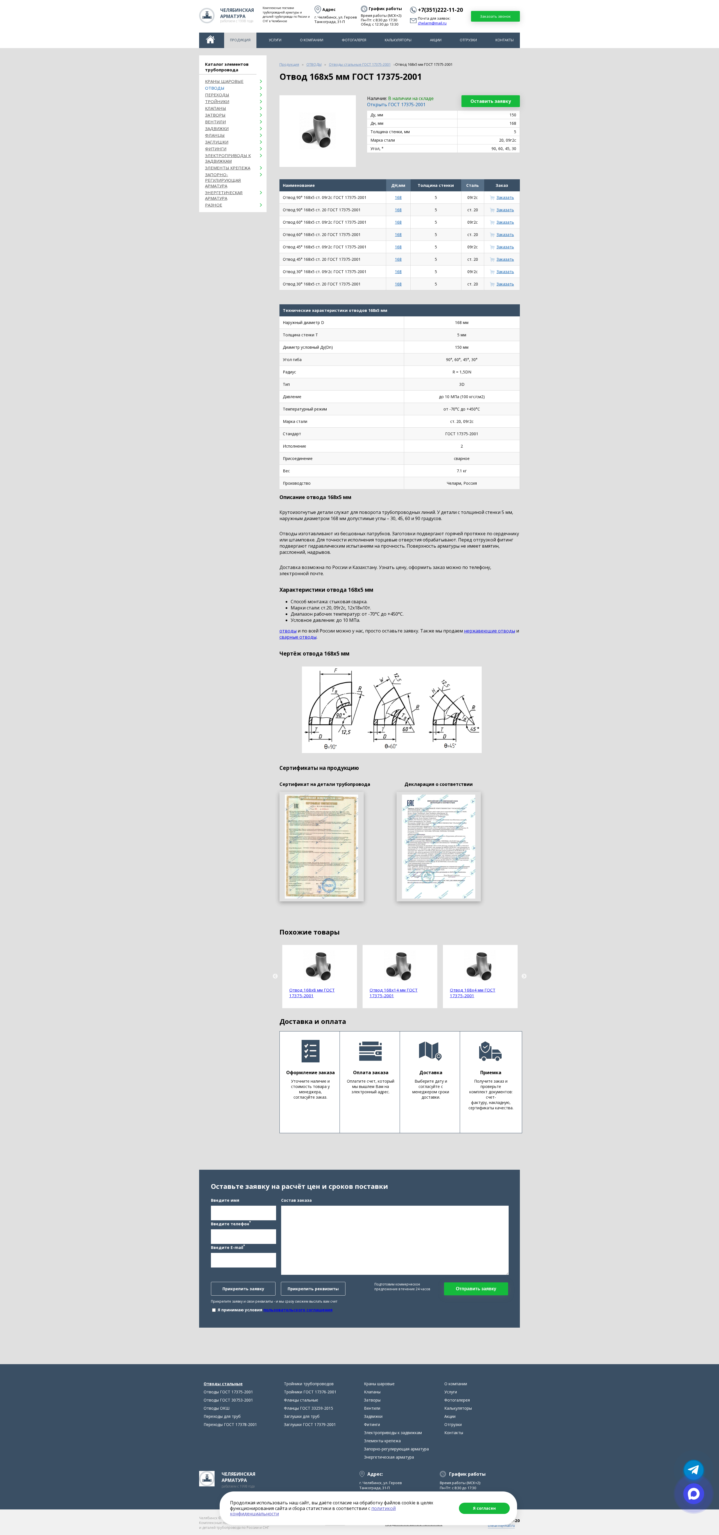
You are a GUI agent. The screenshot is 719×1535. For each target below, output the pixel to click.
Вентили (215, 121)
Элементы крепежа (227, 168)
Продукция (240, 40)
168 (398, 197)
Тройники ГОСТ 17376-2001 (310, 1392)
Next (524, 976)
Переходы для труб (222, 1416)
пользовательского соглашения (298, 1309)
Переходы (217, 95)
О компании (311, 40)
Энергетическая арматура (224, 195)
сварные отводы (298, 637)
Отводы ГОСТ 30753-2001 (228, 1400)
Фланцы (215, 135)
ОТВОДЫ (214, 88)
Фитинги (215, 148)
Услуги (275, 40)
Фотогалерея (354, 40)
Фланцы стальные (301, 1400)
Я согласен (484, 1508)
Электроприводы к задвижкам (228, 158)
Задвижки (217, 128)
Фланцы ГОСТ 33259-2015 (308, 1408)
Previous (275, 976)
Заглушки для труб (302, 1416)
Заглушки (216, 142)
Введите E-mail (228, 1247)
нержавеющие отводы (489, 631)
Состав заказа (296, 1200)
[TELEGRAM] (693, 1470)
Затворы (215, 115)
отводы (288, 631)
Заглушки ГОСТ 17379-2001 (310, 1424)
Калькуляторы (398, 40)
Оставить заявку (490, 101)
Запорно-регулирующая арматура (223, 180)
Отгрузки (468, 40)
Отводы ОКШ (216, 1408)
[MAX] (693, 1493)
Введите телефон (231, 1223)
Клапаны (215, 108)
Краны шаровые (224, 81)
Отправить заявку (476, 1288)
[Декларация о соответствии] (438, 847)
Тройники (217, 101)
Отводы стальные (223, 1383)
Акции (436, 40)
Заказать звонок (495, 16)
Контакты (504, 40)
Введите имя (225, 1200)
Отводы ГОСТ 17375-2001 (228, 1392)
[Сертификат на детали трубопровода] (321, 847)
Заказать (505, 197)
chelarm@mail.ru (432, 23)
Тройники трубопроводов (309, 1383)
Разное (213, 205)
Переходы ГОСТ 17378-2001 (230, 1424)
